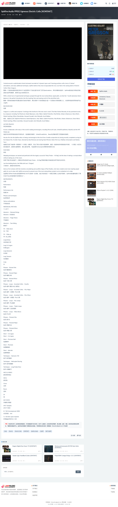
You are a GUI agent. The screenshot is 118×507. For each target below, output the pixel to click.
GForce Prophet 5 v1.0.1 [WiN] (105, 190)
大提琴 (41, 431)
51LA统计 (69, 502)
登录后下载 (101, 79)
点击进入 (103, 117)
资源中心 (16, 24)
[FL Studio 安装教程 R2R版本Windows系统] (91, 175)
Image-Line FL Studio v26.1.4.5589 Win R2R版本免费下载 (105, 166)
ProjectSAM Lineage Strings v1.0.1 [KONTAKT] (68, 455)
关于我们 (34, 488)
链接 (79, 435)
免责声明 (34, 495)
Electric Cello (18, 431)
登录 (115, 3)
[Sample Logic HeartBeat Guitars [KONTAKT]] (6, 458)
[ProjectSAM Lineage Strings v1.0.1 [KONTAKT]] (48, 458)
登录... (5, 471)
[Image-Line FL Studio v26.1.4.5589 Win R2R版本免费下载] (91, 167)
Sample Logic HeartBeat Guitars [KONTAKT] (25, 455)
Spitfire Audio (34, 431)
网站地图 (64, 502)
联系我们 (34, 492)
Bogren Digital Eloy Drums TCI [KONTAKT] (25, 446)
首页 (11, 24)
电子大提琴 (48, 431)
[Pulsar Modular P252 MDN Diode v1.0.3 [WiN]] (91, 184)
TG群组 (113, 492)
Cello (5, 431)
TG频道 (113, 488)
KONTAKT (3, 14)
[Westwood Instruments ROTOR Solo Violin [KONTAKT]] (48, 448)
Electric (11, 431)
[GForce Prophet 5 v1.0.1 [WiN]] (91, 193)
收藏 (73, 435)
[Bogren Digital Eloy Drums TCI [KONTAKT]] (6, 448)
